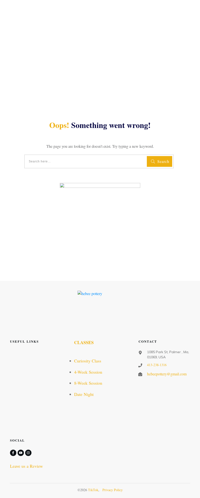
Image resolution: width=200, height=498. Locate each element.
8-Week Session (88, 383)
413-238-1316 (157, 364)
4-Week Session (88, 372)
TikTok (93, 489)
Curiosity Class (87, 361)
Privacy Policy (112, 489)
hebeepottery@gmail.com (167, 373)
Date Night (84, 394)
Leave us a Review (26, 466)
